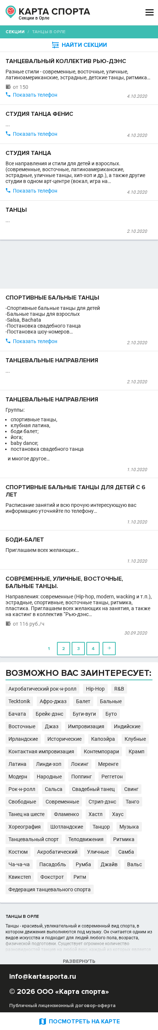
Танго (132, 802)
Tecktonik (19, 701)
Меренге (108, 764)
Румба (83, 864)
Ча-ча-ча (19, 864)
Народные (49, 777)
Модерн (17, 777)
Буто (111, 714)
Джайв (109, 864)
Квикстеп (19, 877)
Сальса (53, 789)
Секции (15, 32)
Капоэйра (103, 739)
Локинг (80, 764)
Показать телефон (35, 95)
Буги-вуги (84, 714)
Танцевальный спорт (33, 839)
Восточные (21, 726)
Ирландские (23, 739)
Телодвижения (86, 839)
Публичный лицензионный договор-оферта (62, 1006)
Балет (83, 701)
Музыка (129, 827)
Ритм (79, 877)
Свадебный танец (93, 789)
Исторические (64, 739)
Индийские (127, 726)
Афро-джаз (53, 701)
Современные (62, 802)
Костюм (18, 852)
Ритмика (123, 839)
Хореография (24, 827)
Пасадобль (52, 864)
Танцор (101, 827)
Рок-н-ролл (21, 789)
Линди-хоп (48, 764)
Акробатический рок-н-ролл (42, 689)
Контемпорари (101, 751)
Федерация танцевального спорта (49, 889)
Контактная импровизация (41, 751)
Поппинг (81, 777)
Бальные (111, 701)
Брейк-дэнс (49, 714)
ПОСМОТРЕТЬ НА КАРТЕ (79, 1021)
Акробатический (57, 852)
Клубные (135, 739)
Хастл (96, 814)
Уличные (98, 852)
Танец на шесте (26, 814)
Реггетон (112, 777)
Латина (17, 764)
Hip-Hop (95, 689)
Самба (126, 852)
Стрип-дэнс (102, 802)
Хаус (117, 814)
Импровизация (86, 726)
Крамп (136, 751)
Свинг (131, 789)
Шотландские (66, 827)
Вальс (134, 864)
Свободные (22, 802)
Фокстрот (52, 877)
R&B (119, 689)
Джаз (51, 726)
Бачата (17, 714)
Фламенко (66, 814)
